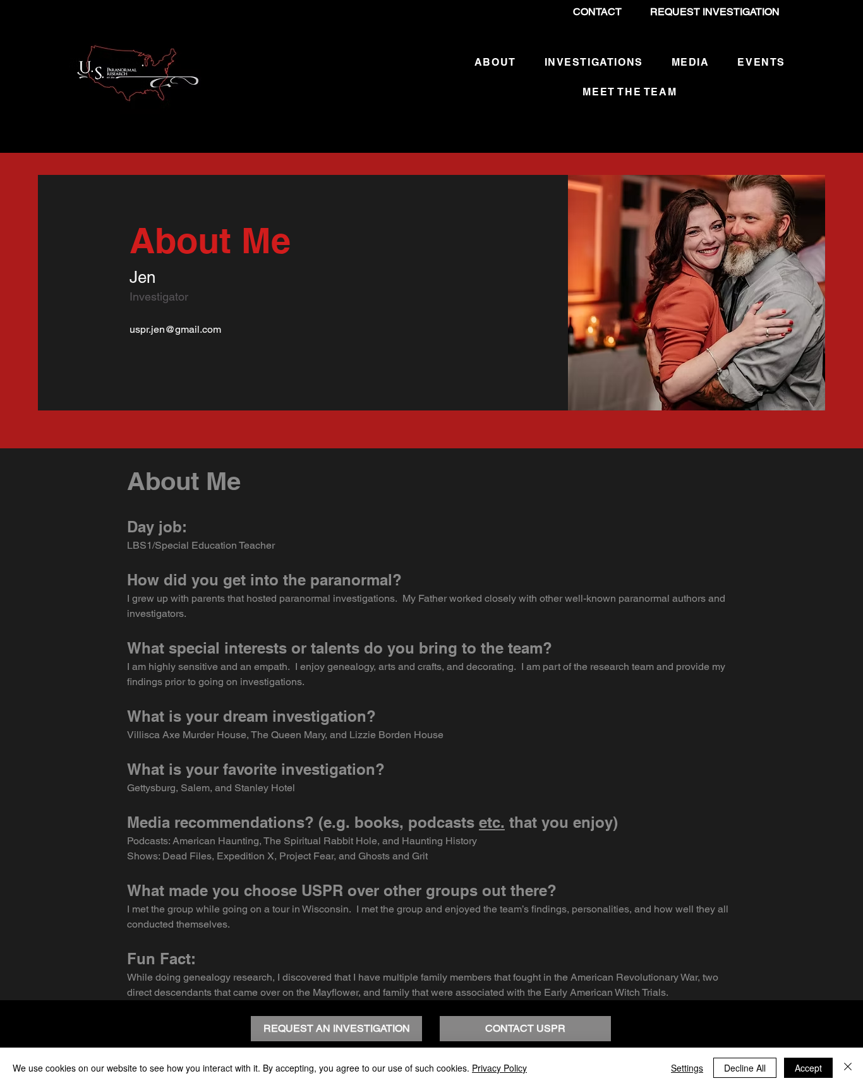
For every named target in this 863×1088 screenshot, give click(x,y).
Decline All (745, 1067)
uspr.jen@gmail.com (175, 329)
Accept (808, 1067)
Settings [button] (687, 1067)
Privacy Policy (499, 1067)
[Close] (847, 1068)
